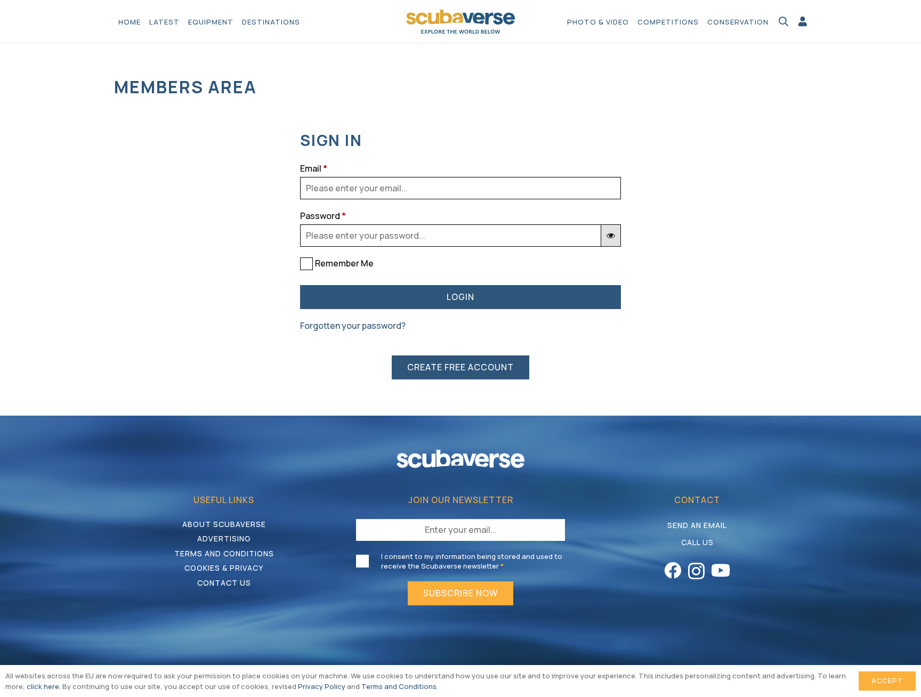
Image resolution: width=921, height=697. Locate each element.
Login (460, 297)
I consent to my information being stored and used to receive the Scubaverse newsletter (471, 561)
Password (323, 216)
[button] (305, 21)
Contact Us (224, 583)
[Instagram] (696, 571)
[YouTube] (720, 570)
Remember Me (344, 263)
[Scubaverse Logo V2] (460, 22)
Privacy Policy (321, 686)
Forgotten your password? (353, 325)
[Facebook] (672, 570)
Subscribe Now (460, 593)
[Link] (802, 21)
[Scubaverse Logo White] (460, 458)
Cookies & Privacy (223, 568)
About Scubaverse (224, 524)
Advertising (224, 538)
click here (43, 686)
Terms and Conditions (224, 553)
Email (313, 168)
